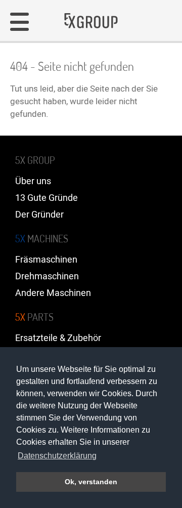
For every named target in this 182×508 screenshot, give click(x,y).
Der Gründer (39, 215)
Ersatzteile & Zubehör (58, 338)
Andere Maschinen (53, 293)
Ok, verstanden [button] (91, 482)
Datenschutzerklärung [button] (57, 455)
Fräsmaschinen (46, 260)
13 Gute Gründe (46, 198)
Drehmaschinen (47, 276)
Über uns (33, 181)
